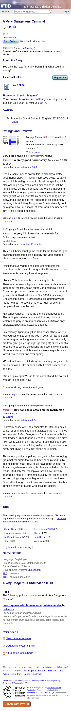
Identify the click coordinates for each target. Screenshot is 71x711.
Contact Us (18, 681)
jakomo (9, 417)
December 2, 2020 (58, 160)
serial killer (39, 537)
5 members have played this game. (34, 51)
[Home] (35, 4)
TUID (5, 576)
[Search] (50, 11)
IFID (5, 573)
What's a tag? (31, 521)
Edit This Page (55, 670)
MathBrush (11, 241)
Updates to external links (20, 645)
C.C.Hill (11, 27)
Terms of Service (46, 681)
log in (43, 103)
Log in (6, 547)
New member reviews (18, 638)
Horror (37, 533)
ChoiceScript (10, 529)
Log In (66, 11)
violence (38, 541)
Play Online (60, 77)
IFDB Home (7, 681)
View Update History (34, 670)
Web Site (25, 41)
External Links (39, 41)
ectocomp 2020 (29, 167)
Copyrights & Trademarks (13, 683)
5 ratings (29, 48)
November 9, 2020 (26, 237)
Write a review (33, 152)
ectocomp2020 (28, 420)
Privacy (57, 681)
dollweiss (8, 609)
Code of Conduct (31, 681)
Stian (8, 164)
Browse (5, 11)
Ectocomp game (12, 533)
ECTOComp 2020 (43, 529)
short (6, 541)
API (26, 683)
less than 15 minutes (31, 244)
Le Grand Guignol (13, 537)
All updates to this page (19, 653)
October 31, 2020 (12, 413)
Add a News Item (12, 674)
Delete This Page (32, 674)
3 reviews (8, 51)
